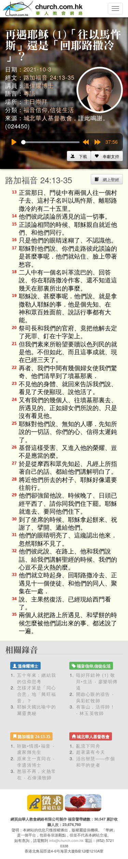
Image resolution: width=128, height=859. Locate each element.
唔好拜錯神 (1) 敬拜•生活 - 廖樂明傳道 (97, 681)
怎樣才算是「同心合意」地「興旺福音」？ (36, 693)
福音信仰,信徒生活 (49, 109)
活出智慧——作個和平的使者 (95, 761)
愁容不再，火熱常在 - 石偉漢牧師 (36, 774)
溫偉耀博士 (39, 85)
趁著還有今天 (90, 752)
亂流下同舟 (88, 746)
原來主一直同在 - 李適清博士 (36, 761)
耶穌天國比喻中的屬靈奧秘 (36, 709)
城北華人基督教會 (48, 117)
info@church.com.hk (66, 840)
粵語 (30, 93)
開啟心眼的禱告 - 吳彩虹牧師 (95, 697)
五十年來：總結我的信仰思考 (36, 678)
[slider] (50, 142)
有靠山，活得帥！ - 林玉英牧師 (95, 709)
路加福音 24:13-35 (49, 77)
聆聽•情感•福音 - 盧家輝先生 (35, 749)
